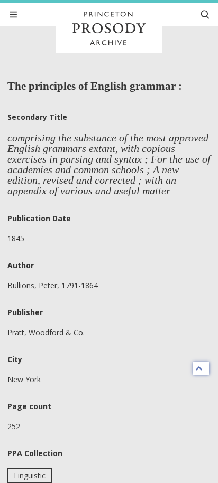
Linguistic (30, 475)
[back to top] (201, 368)
